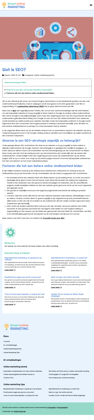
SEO (14, 110)
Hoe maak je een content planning (62, 378)
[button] (91, 5)
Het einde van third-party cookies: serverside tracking (69, 371)
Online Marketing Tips (11, 352)
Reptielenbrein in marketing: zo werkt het (69, 258)
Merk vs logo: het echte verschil (65, 277)
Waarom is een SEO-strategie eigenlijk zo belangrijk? (29, 90)
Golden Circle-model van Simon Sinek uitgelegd (67, 295)
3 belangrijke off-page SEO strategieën (63, 374)
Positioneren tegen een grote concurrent (23, 277)
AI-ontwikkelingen (10, 345)
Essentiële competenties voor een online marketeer (22, 371)
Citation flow (8, 378)
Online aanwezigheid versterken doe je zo (19, 374)
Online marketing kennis (15, 366)
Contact (6, 341)
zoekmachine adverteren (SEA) (30, 106)
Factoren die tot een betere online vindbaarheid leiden (30, 93)
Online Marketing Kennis (12, 349)
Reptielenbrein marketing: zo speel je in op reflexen (23, 259)
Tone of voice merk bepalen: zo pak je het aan (25, 294)
